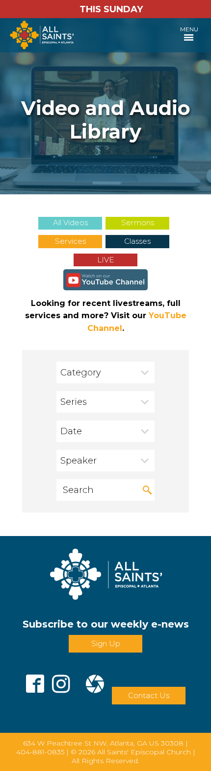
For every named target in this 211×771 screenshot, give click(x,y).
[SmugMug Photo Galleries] (95, 680)
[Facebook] (35, 680)
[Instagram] (61, 680)
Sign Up (105, 643)
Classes (137, 241)
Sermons (137, 222)
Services (70, 241)
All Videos (70, 222)
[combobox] (105, 372)
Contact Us (148, 695)
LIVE (105, 259)
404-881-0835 (40, 752)
